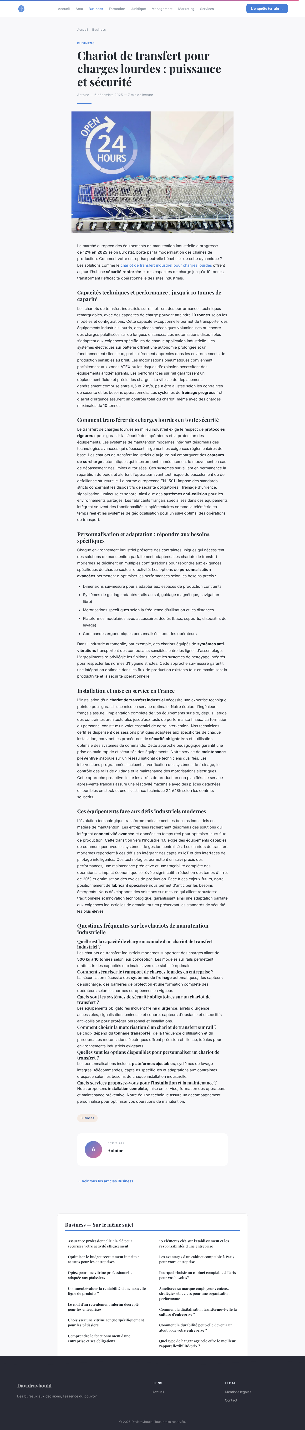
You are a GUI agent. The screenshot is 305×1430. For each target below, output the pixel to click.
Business (96, 8)
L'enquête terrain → (267, 8)
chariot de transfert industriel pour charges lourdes (166, 265)
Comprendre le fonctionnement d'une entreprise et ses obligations (99, 1338)
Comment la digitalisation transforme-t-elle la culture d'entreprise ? (198, 1312)
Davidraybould (34, 1385)
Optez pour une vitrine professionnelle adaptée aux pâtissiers (100, 1275)
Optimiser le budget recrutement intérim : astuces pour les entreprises (103, 1259)
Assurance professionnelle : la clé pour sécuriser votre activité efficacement (100, 1243)
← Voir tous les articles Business (105, 1181)
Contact (231, 1400)
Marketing (186, 8)
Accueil (64, 8)
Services (207, 8)
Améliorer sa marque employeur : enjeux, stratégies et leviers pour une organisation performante (194, 1293)
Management (162, 8)
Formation (117, 8)
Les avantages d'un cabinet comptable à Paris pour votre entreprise (196, 1259)
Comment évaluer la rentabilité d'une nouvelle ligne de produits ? (107, 1291)
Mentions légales (238, 1392)
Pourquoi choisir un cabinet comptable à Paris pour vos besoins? (197, 1275)
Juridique (138, 8)
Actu (79, 8)
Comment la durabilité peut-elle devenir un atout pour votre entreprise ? (196, 1327)
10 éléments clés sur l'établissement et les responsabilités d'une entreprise (194, 1243)
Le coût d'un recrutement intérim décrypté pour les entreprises (103, 1307)
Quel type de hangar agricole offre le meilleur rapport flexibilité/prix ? (197, 1343)
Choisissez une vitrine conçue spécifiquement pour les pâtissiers (106, 1322)
